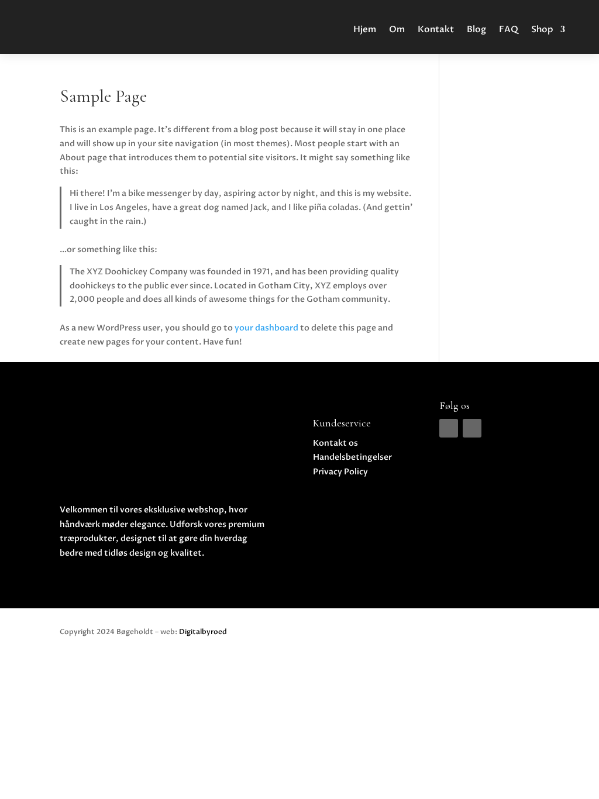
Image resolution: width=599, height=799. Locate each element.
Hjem (364, 29)
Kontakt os (335, 443)
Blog (476, 29)
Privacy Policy (340, 471)
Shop (542, 29)
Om (397, 29)
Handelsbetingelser (352, 457)
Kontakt (436, 29)
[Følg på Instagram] (472, 428)
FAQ (508, 29)
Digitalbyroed (203, 631)
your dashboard (266, 327)
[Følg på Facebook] (448, 428)
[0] (569, 13)
